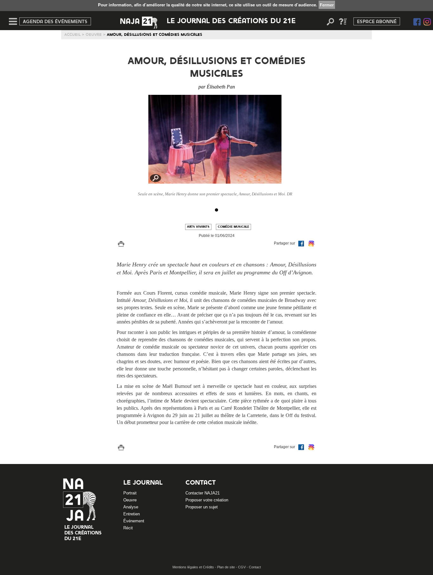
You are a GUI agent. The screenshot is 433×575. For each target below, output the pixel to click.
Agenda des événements (55, 22)
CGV (242, 567)
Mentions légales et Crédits (193, 567)
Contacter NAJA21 (202, 493)
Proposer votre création (206, 500)
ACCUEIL (72, 35)
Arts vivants (198, 226)
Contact (200, 483)
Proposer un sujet (201, 507)
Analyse (130, 507)
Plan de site (226, 567)
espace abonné (377, 22)
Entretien (131, 514)
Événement (133, 521)
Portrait (130, 493)
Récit (128, 528)
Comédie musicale (233, 226)
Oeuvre (94, 35)
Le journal (143, 483)
